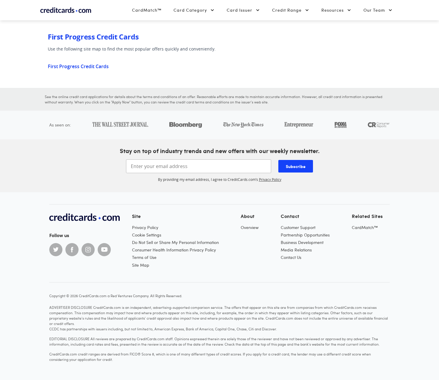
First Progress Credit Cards (78, 66)
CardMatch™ (147, 10)
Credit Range (287, 10)
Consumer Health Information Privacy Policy (174, 250)
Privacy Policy (270, 179)
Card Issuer (239, 10)
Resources (332, 10)
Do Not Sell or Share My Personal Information (175, 242)
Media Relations (296, 250)
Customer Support (298, 227)
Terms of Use (144, 257)
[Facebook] (72, 249)
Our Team (374, 10)
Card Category (190, 10)
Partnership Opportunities (305, 235)
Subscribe (296, 166)
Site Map (140, 265)
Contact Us (291, 257)
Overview (250, 227)
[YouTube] (104, 249)
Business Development (302, 242)
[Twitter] (55, 249)
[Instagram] (88, 249)
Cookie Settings (146, 235)
